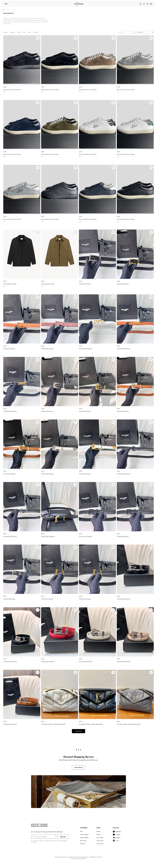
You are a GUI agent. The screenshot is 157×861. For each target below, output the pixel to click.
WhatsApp (118, 831)
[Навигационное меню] (6, 3)
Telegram (118, 837)
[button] (140, 4)
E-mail (117, 840)
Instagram (118, 834)
